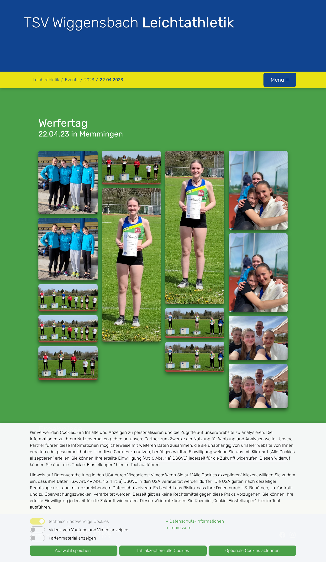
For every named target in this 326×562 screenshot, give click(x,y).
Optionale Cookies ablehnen (252, 550)
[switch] (37, 529)
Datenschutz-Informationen (196, 521)
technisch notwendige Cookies (79, 521)
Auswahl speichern (73, 550)
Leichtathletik (46, 79)
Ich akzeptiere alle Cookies (163, 550)
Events (72, 79)
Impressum (179, 527)
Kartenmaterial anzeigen (72, 538)
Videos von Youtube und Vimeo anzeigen (88, 530)
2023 (89, 79)
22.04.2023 (111, 79)
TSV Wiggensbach (129, 22)
